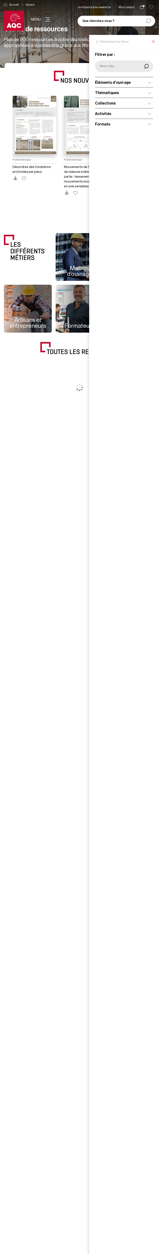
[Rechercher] (148, 21)
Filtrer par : (105, 55)
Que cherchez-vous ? (98, 20)
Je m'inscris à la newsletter (94, 7)
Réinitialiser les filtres (114, 41)
